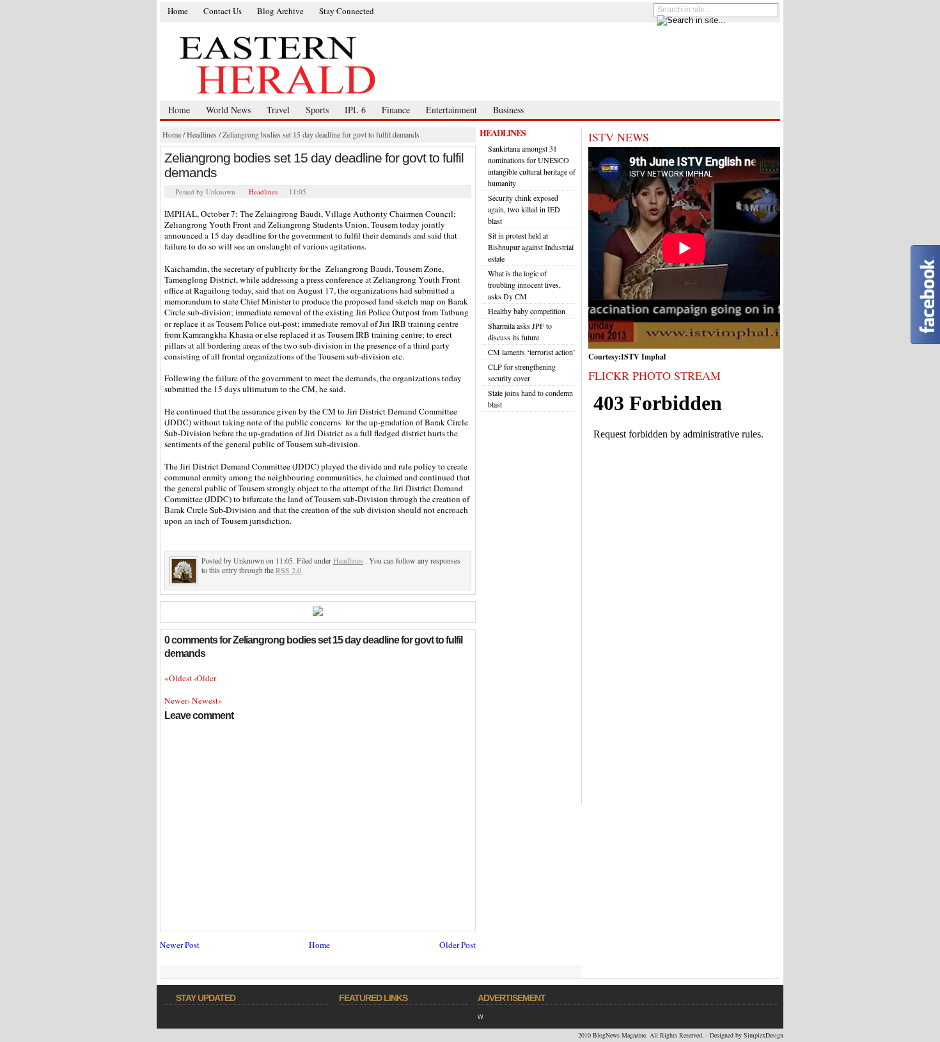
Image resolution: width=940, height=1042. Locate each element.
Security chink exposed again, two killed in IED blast (524, 209)
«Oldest (179, 678)
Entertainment (451, 110)
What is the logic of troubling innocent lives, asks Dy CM (524, 284)
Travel (278, 110)
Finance (396, 110)
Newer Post (180, 945)
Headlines (202, 134)
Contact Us (222, 11)
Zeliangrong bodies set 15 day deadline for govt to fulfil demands (321, 134)
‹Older (205, 678)
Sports (317, 110)
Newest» (207, 700)
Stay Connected (346, 11)
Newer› (178, 700)
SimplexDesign (763, 1034)
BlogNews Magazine (619, 1034)
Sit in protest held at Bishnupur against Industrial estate (531, 247)
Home (178, 11)
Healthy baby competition (526, 311)
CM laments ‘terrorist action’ (532, 352)
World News (228, 110)
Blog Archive (280, 11)
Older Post (457, 945)
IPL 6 (355, 110)
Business (508, 110)
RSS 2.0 (288, 570)
